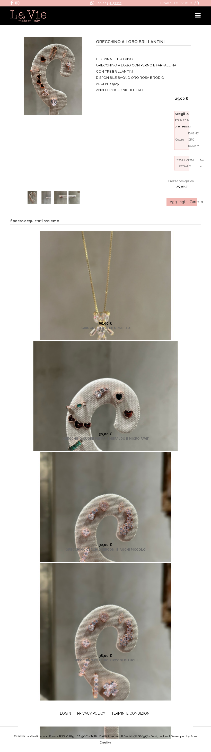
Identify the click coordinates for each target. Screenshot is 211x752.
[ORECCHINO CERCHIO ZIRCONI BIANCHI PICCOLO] (105, 540)
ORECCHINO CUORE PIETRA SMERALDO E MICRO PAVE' (105, 438)
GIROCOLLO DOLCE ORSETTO (105, 328)
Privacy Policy (91, 713)
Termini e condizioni (130, 713)
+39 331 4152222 (109, 3)
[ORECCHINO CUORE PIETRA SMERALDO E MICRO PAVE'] (105, 429)
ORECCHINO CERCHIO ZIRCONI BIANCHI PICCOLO (106, 549)
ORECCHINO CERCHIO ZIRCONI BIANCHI (105, 660)
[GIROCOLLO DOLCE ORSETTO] (105, 318)
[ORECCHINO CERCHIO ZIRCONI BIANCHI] (105, 651)
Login (65, 713)
